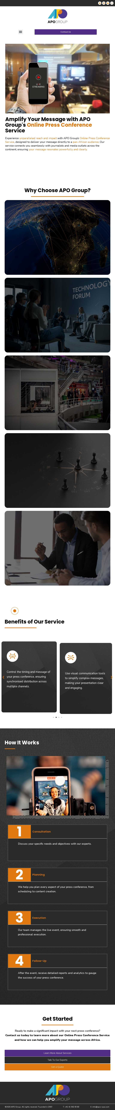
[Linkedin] (103, 3)
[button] (20, 31)
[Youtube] (107, 3)
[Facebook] (99, 3)
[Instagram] (112, 3)
